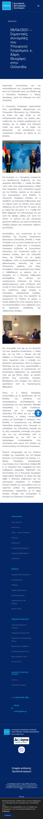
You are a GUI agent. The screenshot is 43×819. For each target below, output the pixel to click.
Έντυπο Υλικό (16, 662)
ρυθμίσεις (6, 811)
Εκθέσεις (14, 585)
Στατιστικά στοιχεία (18, 685)
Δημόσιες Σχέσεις (18, 595)
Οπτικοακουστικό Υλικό (20, 651)
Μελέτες (14, 680)
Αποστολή (15, 527)
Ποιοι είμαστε (16, 522)
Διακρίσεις (15, 558)
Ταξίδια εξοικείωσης (18, 590)
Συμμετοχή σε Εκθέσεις (20, 646)
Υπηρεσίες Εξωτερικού (19, 553)
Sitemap (21, 797)
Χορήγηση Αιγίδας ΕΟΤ (20, 633)
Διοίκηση (14, 538)
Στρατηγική (15, 543)
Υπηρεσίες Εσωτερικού (20, 548)
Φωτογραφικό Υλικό (19, 656)
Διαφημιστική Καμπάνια (20, 574)
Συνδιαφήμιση (16, 580)
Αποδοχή (7, 815)
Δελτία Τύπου (16, 608)
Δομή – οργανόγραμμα (20, 532)
